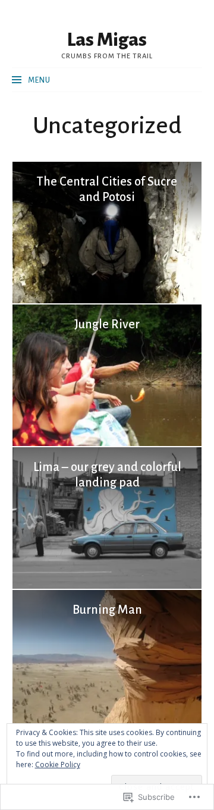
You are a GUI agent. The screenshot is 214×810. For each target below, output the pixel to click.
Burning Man (107, 609)
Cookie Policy (57, 764)
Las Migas (107, 40)
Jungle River (107, 324)
